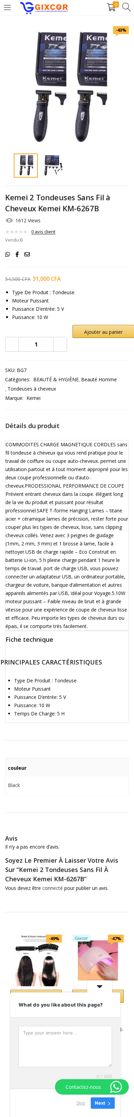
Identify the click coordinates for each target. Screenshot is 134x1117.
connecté (52, 888)
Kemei (33, 398)
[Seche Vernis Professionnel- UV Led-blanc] (98, 960)
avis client (43, 231)
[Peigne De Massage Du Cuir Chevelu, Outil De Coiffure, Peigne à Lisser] (36, 960)
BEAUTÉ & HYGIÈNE (56, 379)
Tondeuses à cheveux (32, 388)
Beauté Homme (99, 379)
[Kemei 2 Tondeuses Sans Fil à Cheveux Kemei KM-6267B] (7, 254)
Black (14, 785)
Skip (80, 1103)
